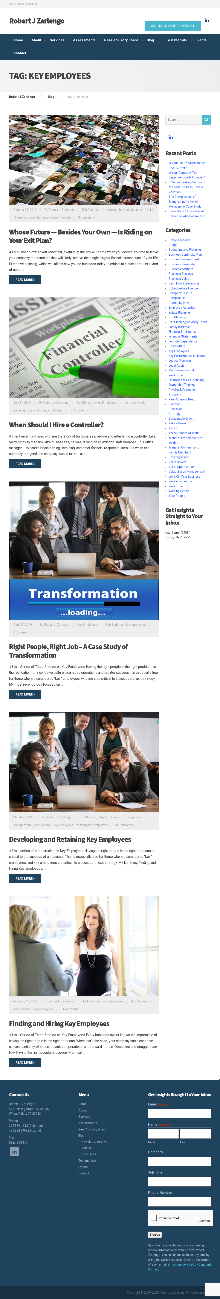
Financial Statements (183, 336)
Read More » (25, 279)
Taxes (173, 428)
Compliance (177, 298)
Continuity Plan (179, 303)
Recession (176, 409)
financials (33, 410)
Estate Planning (179, 312)
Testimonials (176, 40)
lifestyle (65, 217)
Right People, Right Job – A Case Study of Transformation (68, 651)
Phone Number (160, 1193)
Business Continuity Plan (185, 254)
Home (18, 40)
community (114, 209)
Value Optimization (182, 467)
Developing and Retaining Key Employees (70, 839)
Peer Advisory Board (121, 40)
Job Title (155, 1172)
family (148, 209)
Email (159, 1104)
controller (131, 402)
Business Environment (184, 259)
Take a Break (177, 423)
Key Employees (106, 402)
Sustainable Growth (182, 418)
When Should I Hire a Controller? (56, 424)
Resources (89, 1154)
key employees (47, 217)
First (151, 1142)
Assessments (84, 40)
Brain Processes (180, 240)
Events (201, 40)
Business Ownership (182, 264)
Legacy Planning (180, 360)
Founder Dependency (183, 341)
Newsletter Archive (94, 1141)
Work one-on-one (180, 481)
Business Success (181, 273)
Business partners (181, 269)
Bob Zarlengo (114, 624)
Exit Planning (90, 209)
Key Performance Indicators (187, 356)
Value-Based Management (187, 471)
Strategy (174, 414)
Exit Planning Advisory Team (188, 322)
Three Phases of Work (184, 433)
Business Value (179, 278)
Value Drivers (177, 462)
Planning (174, 404)
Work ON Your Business (184, 476)
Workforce (176, 486)
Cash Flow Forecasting (184, 283)
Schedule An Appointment (173, 26)
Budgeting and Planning (185, 249)
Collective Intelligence (183, 288)
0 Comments (87, 217)
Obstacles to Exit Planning (186, 380)
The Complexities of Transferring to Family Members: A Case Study (185, 201)
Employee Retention (182, 307)
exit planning (133, 209)
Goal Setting (177, 346)
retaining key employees (92, 825)
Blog (150, 40)
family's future (25, 217)
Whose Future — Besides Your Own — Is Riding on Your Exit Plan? (80, 236)
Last (183, 1142)
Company (155, 1152)
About (36, 40)
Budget (174, 245)
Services (57, 40)
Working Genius (179, 491)
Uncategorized (179, 457)
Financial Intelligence (183, 331)
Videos (86, 1148)
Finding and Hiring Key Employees (59, 1023)
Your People (177, 495)
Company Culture (180, 293)
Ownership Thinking (182, 384)
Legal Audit (176, 365)
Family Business (179, 327)
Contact (19, 53)
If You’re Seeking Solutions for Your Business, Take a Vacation (187, 187)
